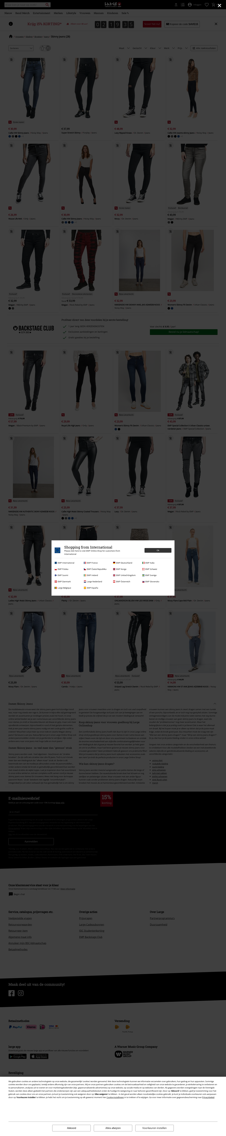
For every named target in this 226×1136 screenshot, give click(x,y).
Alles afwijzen (113, 1128)
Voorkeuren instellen (154, 1128)
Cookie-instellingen (115, 1097)
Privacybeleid (208, 1097)
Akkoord (71, 1128)
